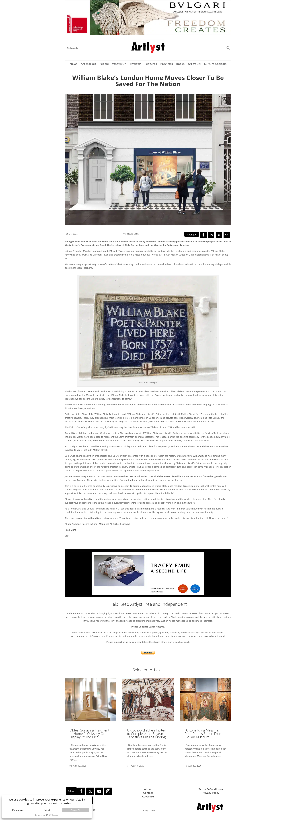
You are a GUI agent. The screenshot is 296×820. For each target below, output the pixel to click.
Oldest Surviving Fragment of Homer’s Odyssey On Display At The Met (89, 733)
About (148, 789)
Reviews (135, 64)
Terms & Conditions (211, 789)
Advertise (148, 796)
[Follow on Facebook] (81, 791)
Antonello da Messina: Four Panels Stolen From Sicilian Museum (203, 733)
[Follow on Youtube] (99, 791)
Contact (148, 793)
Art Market (88, 64)
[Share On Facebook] (203, 235)
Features (151, 64)
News (73, 64)
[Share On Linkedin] (211, 235)
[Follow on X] (90, 791)
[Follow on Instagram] (108, 791)
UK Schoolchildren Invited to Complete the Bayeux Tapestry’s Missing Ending (146, 733)
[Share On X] (219, 235)
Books (180, 64)
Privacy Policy (210, 793)
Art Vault (194, 64)
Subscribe (73, 48)
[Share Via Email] (227, 235)
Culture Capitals (215, 64)
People (104, 64)
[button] (228, 48)
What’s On (119, 64)
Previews (166, 64)
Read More (70, 529)
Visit (67, 535)
